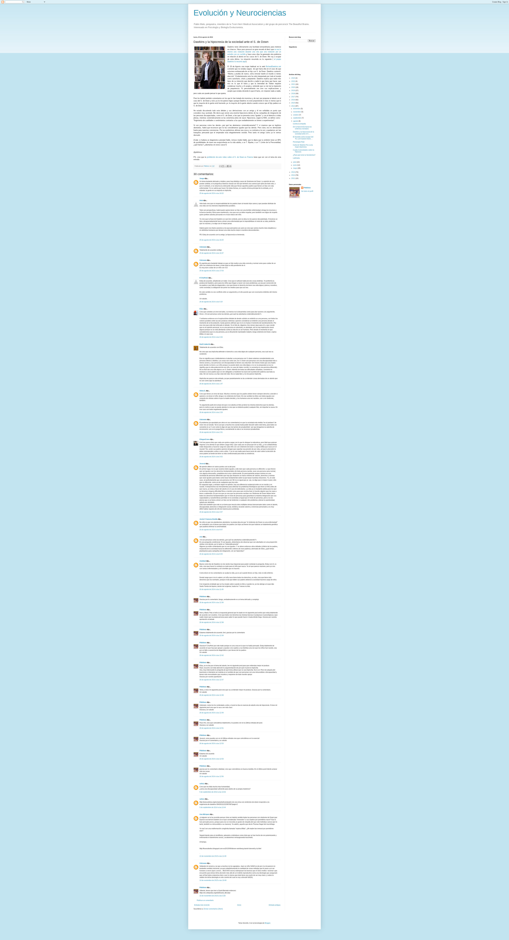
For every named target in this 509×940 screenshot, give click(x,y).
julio (295, 162)
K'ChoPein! (203, 278)
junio (295, 165)
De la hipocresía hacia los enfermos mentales (302, 128)
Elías (201, 309)
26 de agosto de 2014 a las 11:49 (211, 589)
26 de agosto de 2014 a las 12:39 (211, 635)
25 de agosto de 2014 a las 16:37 (211, 253)
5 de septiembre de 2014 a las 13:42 (212, 792)
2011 (293, 178)
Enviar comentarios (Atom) (213, 909)
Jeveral (202, 464)
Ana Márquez (204, 814)
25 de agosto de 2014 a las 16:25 (211, 240)
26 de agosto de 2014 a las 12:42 (211, 655)
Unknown (203, 247)
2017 (293, 97)
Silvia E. (202, 391)
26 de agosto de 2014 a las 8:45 (211, 554)
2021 (293, 84)
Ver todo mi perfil (307, 191)
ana (200, 537)
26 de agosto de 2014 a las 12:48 (211, 695)
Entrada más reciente (202, 905)
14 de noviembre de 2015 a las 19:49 (212, 880)
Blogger (267, 923)
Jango (201, 178)
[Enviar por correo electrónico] (220, 166)
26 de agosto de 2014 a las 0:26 (211, 337)
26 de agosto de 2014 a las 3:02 (211, 457)
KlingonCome (204, 439)
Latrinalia (296, 158)
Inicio (239, 905)
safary (201, 784)
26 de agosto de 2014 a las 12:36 (211, 602)
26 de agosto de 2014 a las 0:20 (211, 302)
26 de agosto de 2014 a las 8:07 (211, 530)
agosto (296, 121)
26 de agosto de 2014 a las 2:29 (211, 412)
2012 (293, 175)
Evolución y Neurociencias (240, 12)
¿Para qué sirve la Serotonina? (304, 155)
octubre (296, 115)
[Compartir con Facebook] (228, 166)
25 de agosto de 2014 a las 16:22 (211, 193)
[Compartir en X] (225, 166)
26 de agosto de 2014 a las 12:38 (211, 622)
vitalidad (202, 561)
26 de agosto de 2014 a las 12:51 (211, 728)
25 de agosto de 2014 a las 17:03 (211, 271)
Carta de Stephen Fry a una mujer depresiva (303, 146)
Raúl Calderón (204, 344)
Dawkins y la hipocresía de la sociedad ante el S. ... (303, 133)
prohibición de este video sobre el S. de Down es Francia (230, 157)
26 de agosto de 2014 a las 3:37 (211, 512)
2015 (293, 103)
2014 (293, 106)
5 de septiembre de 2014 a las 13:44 (212, 807)
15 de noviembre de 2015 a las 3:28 (212, 896)
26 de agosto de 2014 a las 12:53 (211, 743)
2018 (293, 93)
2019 (293, 90)
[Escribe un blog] (222, 166)
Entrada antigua (274, 905)
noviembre (297, 112)
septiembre (297, 118)
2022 (293, 81)
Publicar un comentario (205, 900)
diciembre (297, 109)
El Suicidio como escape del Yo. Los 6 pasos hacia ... (303, 138)
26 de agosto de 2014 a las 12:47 (211, 680)
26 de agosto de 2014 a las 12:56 (211, 776)
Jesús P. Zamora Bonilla (208, 519)
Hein (201, 200)
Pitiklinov (202, 596)
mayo (295, 168)
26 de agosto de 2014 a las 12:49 (211, 713)
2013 (293, 172)
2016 (293, 100)
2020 (293, 87)
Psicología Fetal (298, 142)
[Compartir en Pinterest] (230, 166)
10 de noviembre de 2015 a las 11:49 (212, 856)
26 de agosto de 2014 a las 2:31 (211, 432)
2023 (293, 78)
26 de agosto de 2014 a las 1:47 (211, 384)
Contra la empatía (299, 124)
